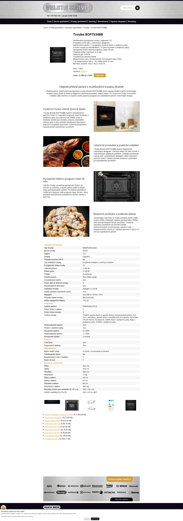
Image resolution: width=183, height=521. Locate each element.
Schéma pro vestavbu (53, 417)
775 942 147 (55, 15)
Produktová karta (52, 439)
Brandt (83, 71)
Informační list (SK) (52, 426)
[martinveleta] (67, 7)
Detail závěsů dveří (52, 420)
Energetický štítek (52, 435)
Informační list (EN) (52, 429)
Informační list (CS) (52, 423)
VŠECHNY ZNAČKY (121, 499)
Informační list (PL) (52, 432)
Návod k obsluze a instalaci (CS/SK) (59, 414)
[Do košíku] (130, 7)
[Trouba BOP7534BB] (52, 405)
